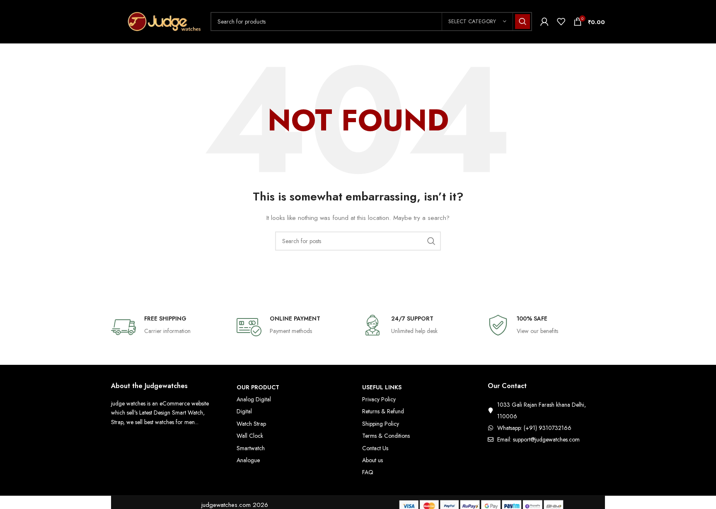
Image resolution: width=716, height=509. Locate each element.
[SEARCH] (522, 21)
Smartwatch (251, 448)
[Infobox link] (169, 327)
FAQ (367, 472)
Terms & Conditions (386, 436)
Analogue (248, 460)
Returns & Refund (383, 411)
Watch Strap (251, 424)
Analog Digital (254, 399)
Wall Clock (250, 436)
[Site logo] (156, 21)
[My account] (544, 21)
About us (372, 460)
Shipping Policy (380, 424)
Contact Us (375, 448)
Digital (244, 411)
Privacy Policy (379, 399)
